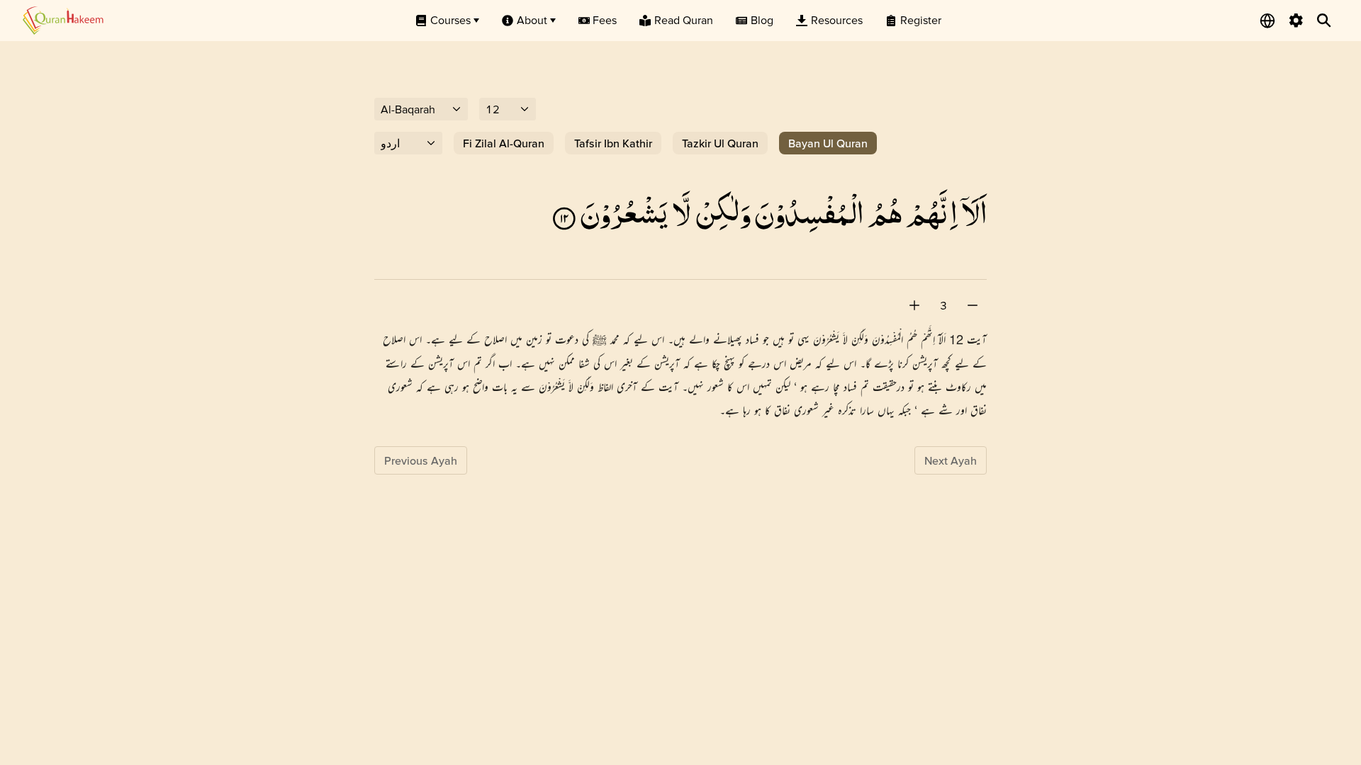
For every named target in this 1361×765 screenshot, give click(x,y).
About (532, 19)
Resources (837, 19)
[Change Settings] (1296, 20)
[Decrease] (972, 305)
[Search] (1324, 20)
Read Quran (683, 19)
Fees (605, 19)
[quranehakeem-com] (63, 20)
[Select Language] (1267, 20)
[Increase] (914, 305)
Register (920, 19)
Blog (762, 19)
